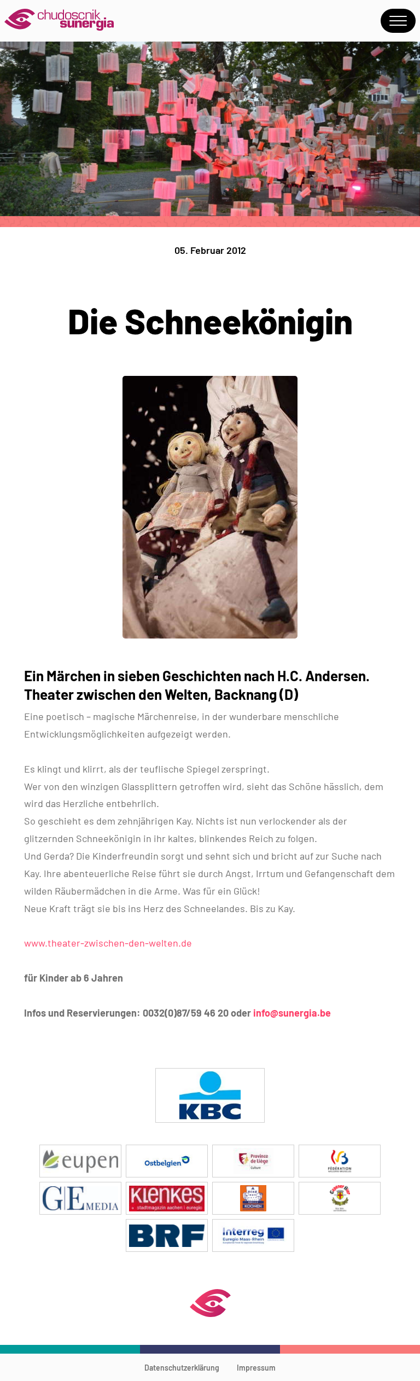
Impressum (256, 1367)
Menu (398, 21)
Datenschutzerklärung (181, 1367)
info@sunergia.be (292, 1013)
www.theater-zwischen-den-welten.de (108, 943)
